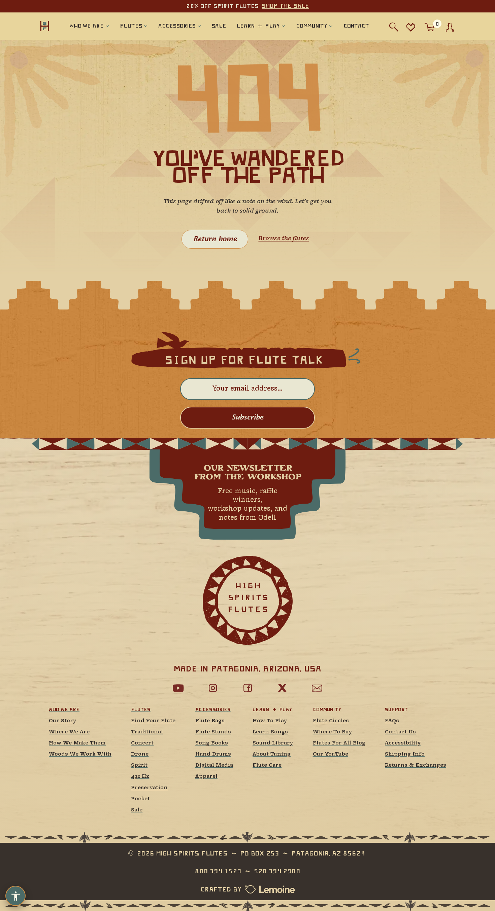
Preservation (149, 788)
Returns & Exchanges (415, 765)
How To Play (270, 721)
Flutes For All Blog (339, 743)
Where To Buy (332, 732)
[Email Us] (317, 688)
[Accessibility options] (15, 896)
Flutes (140, 709)
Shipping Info (405, 754)
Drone (139, 754)
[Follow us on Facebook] (247, 688)
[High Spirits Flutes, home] (45, 25)
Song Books (211, 743)
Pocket (140, 799)
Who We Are (64, 709)
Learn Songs (270, 732)
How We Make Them (77, 743)
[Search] (393, 27)
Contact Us (400, 732)
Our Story (62, 721)
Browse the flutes (283, 238)
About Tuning (272, 754)
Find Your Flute (153, 721)
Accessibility (403, 743)
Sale (136, 810)
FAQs (392, 721)
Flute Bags (210, 721)
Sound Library (273, 743)
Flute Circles (331, 721)
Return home (215, 239)
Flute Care (267, 765)
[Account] (449, 27)
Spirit (139, 765)
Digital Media (214, 765)
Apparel (206, 776)
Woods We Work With (80, 754)
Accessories (213, 709)
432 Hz (140, 776)
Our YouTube (330, 754)
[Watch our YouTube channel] (178, 688)
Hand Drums (213, 754)
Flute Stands (213, 732)
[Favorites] (410, 27)
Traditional (147, 732)
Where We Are (69, 732)
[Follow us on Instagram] (213, 688)
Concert (142, 743)
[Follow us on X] (282, 688)
